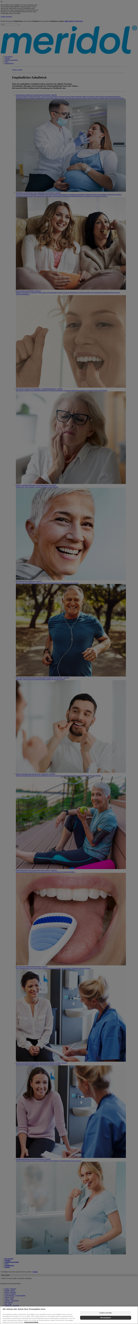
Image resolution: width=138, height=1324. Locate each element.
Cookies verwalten (105, 1313)
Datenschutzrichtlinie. (31, 1322)
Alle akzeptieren (105, 1317)
